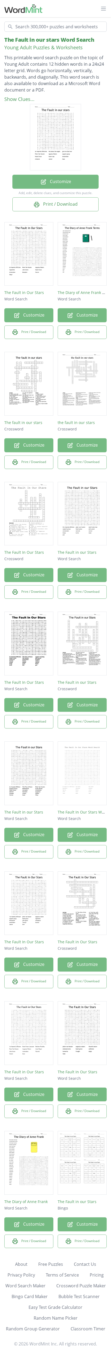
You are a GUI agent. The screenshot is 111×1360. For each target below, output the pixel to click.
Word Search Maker (25, 1286)
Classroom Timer (88, 1329)
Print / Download (60, 204)
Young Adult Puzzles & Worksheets (43, 47)
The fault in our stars (23, 422)
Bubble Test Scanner (79, 1296)
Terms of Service (62, 1275)
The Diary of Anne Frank (26, 1201)
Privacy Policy (21, 1275)
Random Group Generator (33, 1329)
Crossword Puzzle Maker (81, 1286)
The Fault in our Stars (77, 552)
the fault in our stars (76, 422)
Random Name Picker (56, 1318)
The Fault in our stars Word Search (49, 39)
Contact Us (85, 1264)
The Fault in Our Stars (24, 292)
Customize (60, 181)
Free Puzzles (50, 1264)
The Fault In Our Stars (24, 552)
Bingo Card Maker (30, 1296)
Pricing (97, 1275)
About (21, 1264)
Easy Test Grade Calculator (55, 1307)
